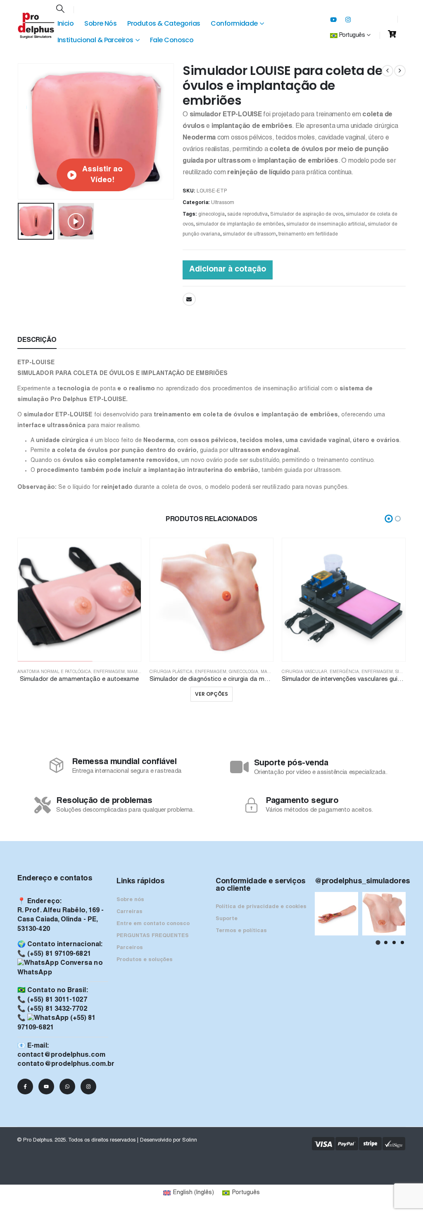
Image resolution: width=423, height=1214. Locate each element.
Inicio (65, 23)
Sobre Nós (100, 23)
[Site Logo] (36, 25)
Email (189, 299)
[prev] (387, 71)
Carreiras (129, 911)
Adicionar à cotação (227, 269)
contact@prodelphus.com (61, 1055)
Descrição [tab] (37, 340)
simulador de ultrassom (249, 234)
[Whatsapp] (67, 1086)
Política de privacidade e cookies (261, 906)
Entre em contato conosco (153, 923)
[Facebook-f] (25, 1086)
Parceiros (129, 947)
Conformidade (234, 23)
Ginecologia (243, 672)
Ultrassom (222, 202)
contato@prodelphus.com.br (65, 1064)
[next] (400, 71)
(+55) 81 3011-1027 (57, 1000)
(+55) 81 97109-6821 (59, 954)
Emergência (344, 672)
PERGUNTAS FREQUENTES (152, 935)
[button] (60, 9)
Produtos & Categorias (163, 23)
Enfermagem (109, 672)
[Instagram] (348, 19)
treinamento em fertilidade (308, 234)
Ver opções (211, 693)
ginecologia (211, 214)
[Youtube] (333, 19)
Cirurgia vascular (304, 672)
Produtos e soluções (144, 959)
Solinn (189, 1140)
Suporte (227, 918)
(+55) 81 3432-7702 (57, 1009)
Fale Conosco (171, 40)
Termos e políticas (241, 930)
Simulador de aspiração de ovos (306, 214)
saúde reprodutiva (247, 214)
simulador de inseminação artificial (325, 224)
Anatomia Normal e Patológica (54, 672)
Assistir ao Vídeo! (102, 175)
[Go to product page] (79, 599)
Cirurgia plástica (171, 672)
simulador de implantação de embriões (240, 224)
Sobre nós (130, 899)
